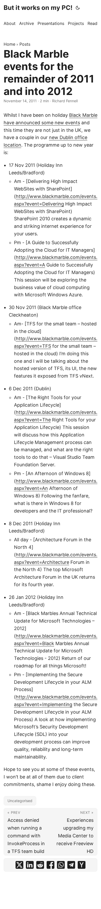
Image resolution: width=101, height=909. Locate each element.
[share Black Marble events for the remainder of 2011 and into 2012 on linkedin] (30, 865)
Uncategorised (20, 800)
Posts (24, 44)
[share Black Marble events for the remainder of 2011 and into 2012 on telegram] (71, 865)
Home (9, 44)
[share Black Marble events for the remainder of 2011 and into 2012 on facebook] (50, 865)
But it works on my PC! (38, 7)
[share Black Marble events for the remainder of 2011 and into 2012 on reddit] (40, 865)
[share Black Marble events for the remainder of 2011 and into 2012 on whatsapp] (61, 865)
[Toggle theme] (78, 8)
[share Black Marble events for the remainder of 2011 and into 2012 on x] (19, 865)
